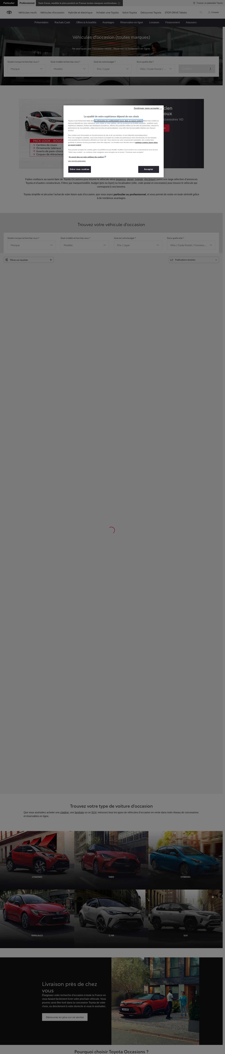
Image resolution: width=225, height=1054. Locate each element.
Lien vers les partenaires (77, 161)
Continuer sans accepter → (148, 108)
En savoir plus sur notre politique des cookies (86, 157)
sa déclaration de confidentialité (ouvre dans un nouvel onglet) (118, 121)
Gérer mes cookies (79, 169)
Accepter (148, 169)
